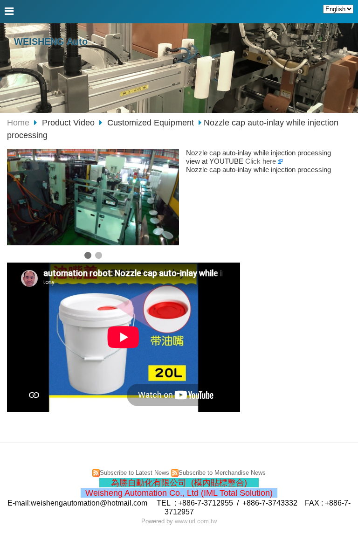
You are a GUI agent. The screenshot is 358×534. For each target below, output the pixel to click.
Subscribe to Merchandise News (222, 472)
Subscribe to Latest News (134, 472)
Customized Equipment (150, 122)
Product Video (69, 122)
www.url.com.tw (196, 521)
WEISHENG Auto (51, 41)
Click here (261, 161)
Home (18, 122)
